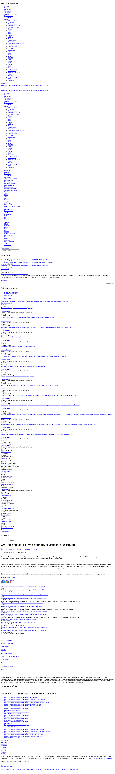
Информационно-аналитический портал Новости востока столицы (25, 729)
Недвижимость (12, 22)
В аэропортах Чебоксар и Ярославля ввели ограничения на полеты (21, 606)
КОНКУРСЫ (12, 42)
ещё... (6, 19)
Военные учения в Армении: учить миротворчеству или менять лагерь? (23, 366)
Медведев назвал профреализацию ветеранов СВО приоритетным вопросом (24, 265)
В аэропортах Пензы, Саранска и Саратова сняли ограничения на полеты (23, 614)
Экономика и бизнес (10, 14)
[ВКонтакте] (2, 582)
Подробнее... (5, 280)
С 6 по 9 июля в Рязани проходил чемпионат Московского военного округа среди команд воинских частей (33, 356)
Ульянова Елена (5, 471)
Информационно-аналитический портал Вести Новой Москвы (23, 734)
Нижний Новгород (14, 72)
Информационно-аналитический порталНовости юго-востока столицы (16, 719)
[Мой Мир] (8, 582)
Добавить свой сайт (110, 283)
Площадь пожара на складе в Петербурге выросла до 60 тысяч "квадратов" (24, 630)
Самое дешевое (12, 77)
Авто (9, 33)
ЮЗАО (10, 63)
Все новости (4, 85)
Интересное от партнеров (16, 43)
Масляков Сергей (6, 458)
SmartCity (7, 6)
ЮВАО (10, 61)
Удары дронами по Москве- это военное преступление (17, 376)
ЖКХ (9, 32)
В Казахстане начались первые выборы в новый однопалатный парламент (23, 598)
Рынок (10, 29)
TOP (9, 79)
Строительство (12, 24)
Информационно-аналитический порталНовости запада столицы (16, 709)
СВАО (10, 59)
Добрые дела (12, 40)
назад (2, 539)
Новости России (13, 45)
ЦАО (9, 51)
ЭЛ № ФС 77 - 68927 (41, 756)
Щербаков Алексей (6, 303)
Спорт (10, 35)
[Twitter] (4, 582)
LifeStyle (10, 37)
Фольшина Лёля (6, 477)
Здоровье (7, 12)
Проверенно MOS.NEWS (12, 737)
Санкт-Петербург (13, 69)
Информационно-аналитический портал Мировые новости (22, 704)
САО (9, 53)
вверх (2, 583)
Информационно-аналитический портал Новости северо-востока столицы (27, 731)
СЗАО (10, 64)
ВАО (9, 66)
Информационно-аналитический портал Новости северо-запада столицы (26, 702)
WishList (10, 38)
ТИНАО (10, 58)
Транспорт (7, 17)
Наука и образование (14, 25)
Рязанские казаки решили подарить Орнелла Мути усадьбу (19, 346)
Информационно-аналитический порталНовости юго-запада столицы (16, 712)
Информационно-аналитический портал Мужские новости (22, 705)
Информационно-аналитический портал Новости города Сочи (23, 736)
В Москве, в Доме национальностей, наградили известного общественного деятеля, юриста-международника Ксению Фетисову (40, 405)
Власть (6, 8)
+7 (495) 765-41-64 (97, 758)
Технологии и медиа (14, 27)
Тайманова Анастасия (7, 465)
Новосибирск (12, 71)
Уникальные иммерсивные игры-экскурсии (14, 274)
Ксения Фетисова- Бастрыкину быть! (12, 337)
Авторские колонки (15, 85)
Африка (10, 48)
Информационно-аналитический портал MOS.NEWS (20, 697)
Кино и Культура (13, 20)
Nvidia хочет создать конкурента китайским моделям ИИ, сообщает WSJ (23, 590)
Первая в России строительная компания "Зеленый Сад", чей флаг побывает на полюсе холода (30, 385)
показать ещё (5, 269)
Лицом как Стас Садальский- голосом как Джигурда (17, 308)
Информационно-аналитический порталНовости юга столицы (16, 716)
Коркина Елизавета (7, 484)
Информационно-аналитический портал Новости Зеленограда (23, 733)
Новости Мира (12, 46)
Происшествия (8, 16)
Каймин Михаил (6, 452)
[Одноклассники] (6, 582)
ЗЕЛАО (10, 67)
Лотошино (11, 80)
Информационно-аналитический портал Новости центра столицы (24, 699)
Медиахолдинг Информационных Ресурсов (34, 85)
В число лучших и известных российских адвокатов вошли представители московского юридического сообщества (36, 327)
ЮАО (9, 54)
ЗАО (9, 56)
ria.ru (13, 577)
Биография (11, 50)
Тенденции (7, 11)
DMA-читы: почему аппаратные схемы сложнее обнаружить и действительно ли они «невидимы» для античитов (36, 301)
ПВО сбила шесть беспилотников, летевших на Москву (18, 622)
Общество (7, 9)
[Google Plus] (10, 582)
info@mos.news (108, 758)
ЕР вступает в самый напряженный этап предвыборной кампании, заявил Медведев (27, 262)
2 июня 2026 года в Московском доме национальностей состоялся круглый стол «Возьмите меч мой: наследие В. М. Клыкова (39, 395)
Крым (10, 74)
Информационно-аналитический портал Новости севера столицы (24, 701)
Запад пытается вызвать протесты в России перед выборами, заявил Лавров (24, 259)
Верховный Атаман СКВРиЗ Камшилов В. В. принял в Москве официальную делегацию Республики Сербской (35, 434)
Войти (3, 83)
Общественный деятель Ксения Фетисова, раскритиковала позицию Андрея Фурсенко (27, 317)
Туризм (10, 30)
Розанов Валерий (6, 311)
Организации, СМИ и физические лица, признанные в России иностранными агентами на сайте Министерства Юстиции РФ (39, 769)
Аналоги (10, 75)
